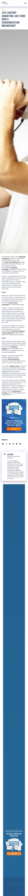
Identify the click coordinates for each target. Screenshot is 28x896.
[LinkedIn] (17, 444)
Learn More (14, 429)
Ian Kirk (10, 454)
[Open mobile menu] (25, 3)
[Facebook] (3, 444)
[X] (6, 444)
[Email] (20, 444)
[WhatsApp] (10, 444)
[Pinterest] (13, 444)
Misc (3, 9)
